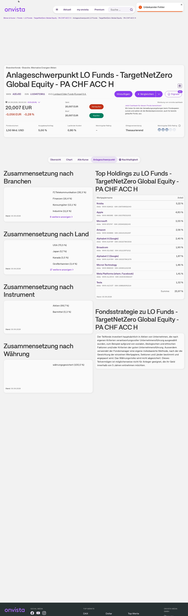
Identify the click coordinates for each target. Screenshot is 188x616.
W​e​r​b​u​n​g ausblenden (120, 40)
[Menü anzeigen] (57, 10)
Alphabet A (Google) (107, 238)
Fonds (19, 18)
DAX (85, 613)
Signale (175, 94)
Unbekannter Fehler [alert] (155, 7)
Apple (100, 212)
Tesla (99, 282)
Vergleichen (147, 94)
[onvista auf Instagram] (44, 613)
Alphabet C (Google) (108, 256)
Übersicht (55, 159)
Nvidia (100, 203)
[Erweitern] (159, 94)
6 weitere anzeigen (60, 216)
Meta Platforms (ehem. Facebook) (115, 273)
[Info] (179, 125)
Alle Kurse (83, 159)
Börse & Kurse (9, 18)
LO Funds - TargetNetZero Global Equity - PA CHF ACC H (47, 18)
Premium (99, 9)
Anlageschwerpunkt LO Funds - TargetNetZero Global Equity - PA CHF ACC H (104, 18)
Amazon (101, 229)
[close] (184, 4)
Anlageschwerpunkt (104, 159)
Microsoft (102, 221)
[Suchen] (131, 9)
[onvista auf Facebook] (32, 613)
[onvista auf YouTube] (38, 613)
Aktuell (67, 9)
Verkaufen (96, 106)
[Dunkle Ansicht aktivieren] (19, 1)
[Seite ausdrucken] (180, 86)
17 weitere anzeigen (61, 269)
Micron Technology (107, 264)
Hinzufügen (123, 94)
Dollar (109, 613)
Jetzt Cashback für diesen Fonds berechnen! (143, 105)
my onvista (83, 9)
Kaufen (96, 115)
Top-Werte (133, 613)
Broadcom (102, 247)
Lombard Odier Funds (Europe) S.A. (69, 94)
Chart (69, 159)
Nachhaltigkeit (130, 159)
